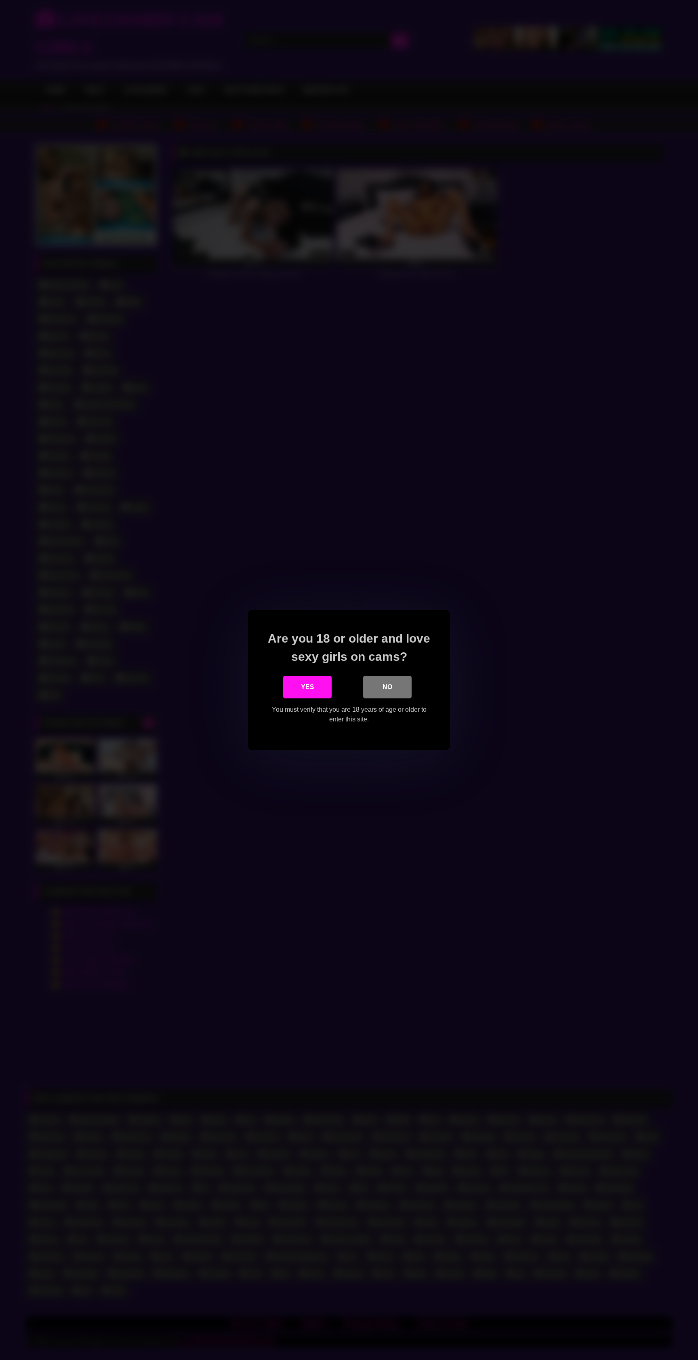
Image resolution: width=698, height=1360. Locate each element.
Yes (307, 686)
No (387, 686)
